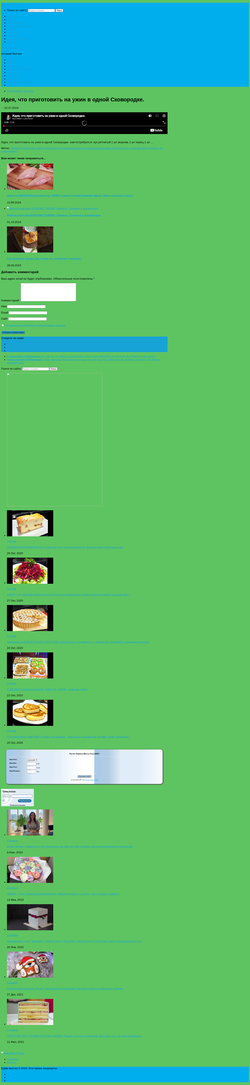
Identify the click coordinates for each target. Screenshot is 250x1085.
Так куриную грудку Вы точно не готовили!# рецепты (44, 258)
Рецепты (12, 35)
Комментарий (11, 300)
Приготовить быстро (20, 25)
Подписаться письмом (17, 805)
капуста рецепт (63, 148)
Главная (12, 16)
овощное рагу (109, 148)
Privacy (11, 1062)
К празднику (15, 22)
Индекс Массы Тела (92, 780)
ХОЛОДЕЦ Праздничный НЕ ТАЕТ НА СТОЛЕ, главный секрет (47, 689)
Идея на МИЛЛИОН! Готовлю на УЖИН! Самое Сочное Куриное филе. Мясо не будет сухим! (70, 195)
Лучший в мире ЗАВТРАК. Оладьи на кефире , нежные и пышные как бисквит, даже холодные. (68, 736)
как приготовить (42, 148)
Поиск (59, 10)
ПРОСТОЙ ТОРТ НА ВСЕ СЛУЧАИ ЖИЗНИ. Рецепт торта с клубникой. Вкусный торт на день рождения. (74, 1035)
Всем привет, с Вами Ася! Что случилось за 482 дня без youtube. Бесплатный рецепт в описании (70, 846)
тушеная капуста (140, 148)
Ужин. (155, 148)
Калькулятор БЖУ (18, 38)
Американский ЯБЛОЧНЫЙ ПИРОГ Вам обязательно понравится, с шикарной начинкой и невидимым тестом (78, 642)
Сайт (4, 318)
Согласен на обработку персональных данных (35, 325)
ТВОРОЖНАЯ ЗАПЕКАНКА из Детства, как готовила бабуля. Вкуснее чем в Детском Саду (65, 547)
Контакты (13, 1059)
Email (4, 312)
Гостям (11, 29)
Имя (4, 306)
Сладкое (12, 32)
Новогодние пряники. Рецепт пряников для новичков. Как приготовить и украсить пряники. (65, 988)
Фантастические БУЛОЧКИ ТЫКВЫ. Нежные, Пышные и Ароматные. (54, 215)
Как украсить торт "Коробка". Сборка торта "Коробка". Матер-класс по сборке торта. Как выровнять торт (75, 941)
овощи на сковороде (86, 148)
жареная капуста (21, 148)
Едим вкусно (9, 4)
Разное (11, 41)
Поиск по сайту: (17, 10)
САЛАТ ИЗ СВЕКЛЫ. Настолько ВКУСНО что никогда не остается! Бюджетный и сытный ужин (68, 594)
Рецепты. (124, 148)
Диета (11, 19)
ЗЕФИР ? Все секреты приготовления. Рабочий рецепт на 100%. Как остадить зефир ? (63, 893)
